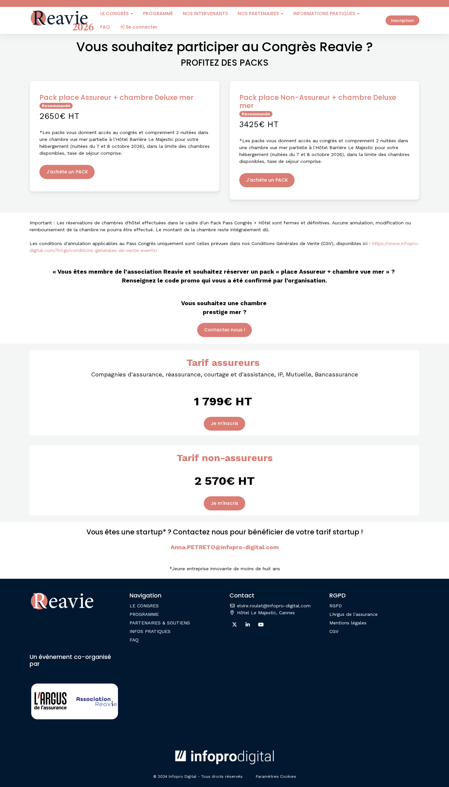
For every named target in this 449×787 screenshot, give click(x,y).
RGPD (335, 605)
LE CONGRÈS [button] (115, 13)
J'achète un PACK (67, 172)
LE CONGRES (144, 605)
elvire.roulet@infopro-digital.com (273, 605)
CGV (334, 631)
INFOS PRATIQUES (150, 631)
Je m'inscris (224, 423)
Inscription (402, 20)
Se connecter (140, 27)
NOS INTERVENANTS (205, 13)
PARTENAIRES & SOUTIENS (160, 622)
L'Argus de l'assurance (353, 614)
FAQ (105, 27)
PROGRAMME (158, 13)
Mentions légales (347, 622)
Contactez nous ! (224, 329)
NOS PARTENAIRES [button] (259, 13)
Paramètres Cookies (276, 776)
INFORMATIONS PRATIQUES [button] (324, 13)
